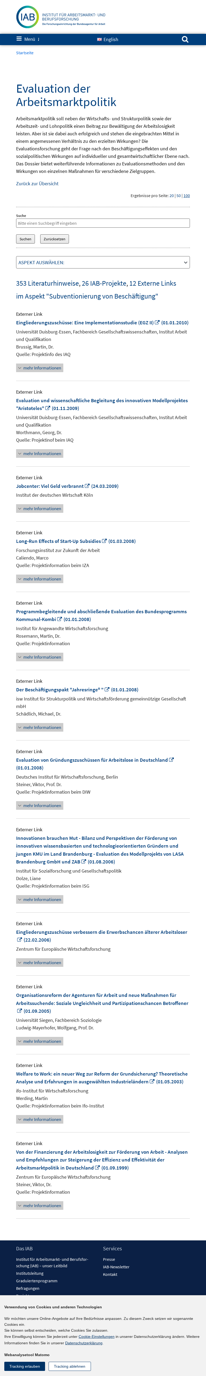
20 (172, 195)
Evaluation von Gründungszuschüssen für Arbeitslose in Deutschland (95, 760)
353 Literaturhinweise (47, 283)
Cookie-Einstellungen (97, 1336)
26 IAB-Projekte (104, 283)
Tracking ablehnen (69, 1366)
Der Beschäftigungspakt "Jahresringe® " (63, 689)
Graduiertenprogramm (36, 1280)
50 (178, 195)
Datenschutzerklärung (83, 1343)
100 (186, 195)
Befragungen (27, 1288)
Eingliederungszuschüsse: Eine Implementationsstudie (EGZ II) (88, 322)
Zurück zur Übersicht (37, 183)
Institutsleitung (29, 1273)
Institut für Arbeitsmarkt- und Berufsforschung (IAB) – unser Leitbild (52, 1262)
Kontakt (110, 1274)
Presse (109, 1259)
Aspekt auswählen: (41, 262)
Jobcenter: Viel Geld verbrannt (53, 486)
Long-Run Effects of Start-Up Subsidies (61, 541)
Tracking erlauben (24, 1366)
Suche (21, 215)
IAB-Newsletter (116, 1266)
